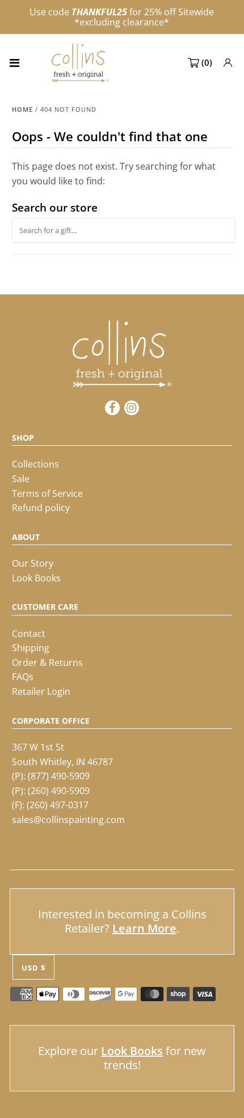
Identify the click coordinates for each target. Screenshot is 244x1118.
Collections (35, 464)
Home (22, 109)
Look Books (36, 578)
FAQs (22, 676)
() (206, 62)
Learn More (144, 928)
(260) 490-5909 (59, 790)
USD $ (33, 968)
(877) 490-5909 (59, 776)
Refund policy (41, 507)
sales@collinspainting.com (68, 819)
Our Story (32, 563)
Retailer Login (41, 691)
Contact (28, 633)
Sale (21, 478)
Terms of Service (47, 493)
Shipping (30, 648)
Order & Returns (47, 662)
